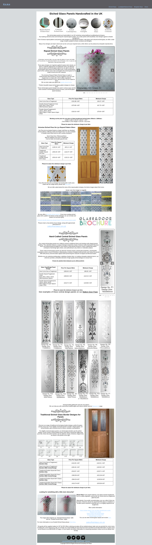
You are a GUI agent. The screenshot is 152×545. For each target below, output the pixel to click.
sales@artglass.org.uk (56, 226)
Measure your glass (95, 512)
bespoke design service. (53, 214)
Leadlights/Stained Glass (125, 7)
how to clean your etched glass (95, 513)
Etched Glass (112, 7)
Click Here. (73, 522)
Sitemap (87, 541)
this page (67, 184)
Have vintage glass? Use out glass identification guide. (95, 510)
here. (109, 517)
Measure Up (95, 406)
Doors (146, 7)
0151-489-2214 (80, 541)
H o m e (6, 4)
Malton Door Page (90, 292)
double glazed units (66, 82)
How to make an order (95, 516)
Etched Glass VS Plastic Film (95, 514)
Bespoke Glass (138, 7)
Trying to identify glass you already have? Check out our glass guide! (56, 220)
